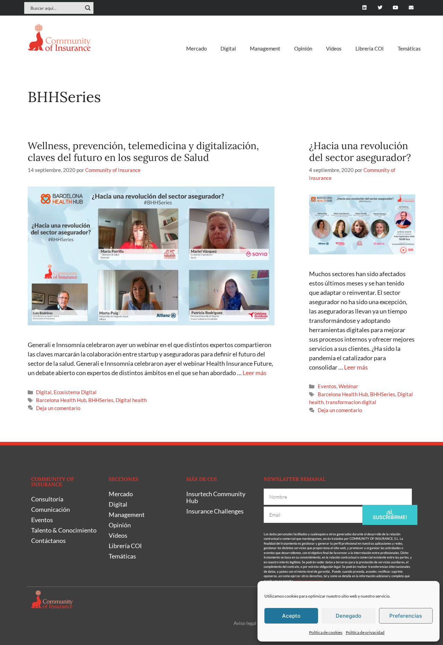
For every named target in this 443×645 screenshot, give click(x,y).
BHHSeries (101, 400)
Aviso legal (245, 623)
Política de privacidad (365, 632)
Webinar (348, 386)
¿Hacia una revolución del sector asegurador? (360, 151)
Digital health (131, 400)
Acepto (291, 615)
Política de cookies (325, 632)
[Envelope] (411, 8)
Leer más (254, 372)
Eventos (327, 386)
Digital (228, 48)
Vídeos (334, 48)
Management (265, 48)
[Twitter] (380, 8)
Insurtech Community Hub (215, 497)
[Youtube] (395, 8)
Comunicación (50, 509)
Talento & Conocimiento (64, 530)
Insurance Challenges (215, 511)
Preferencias (405, 615)
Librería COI (369, 48)
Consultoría (47, 499)
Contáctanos (48, 540)
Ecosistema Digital (75, 392)
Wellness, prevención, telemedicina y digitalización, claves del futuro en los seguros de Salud (143, 151)
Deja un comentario (58, 408)
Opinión (303, 48)
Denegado (348, 615)
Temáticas (409, 48)
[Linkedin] (364, 8)
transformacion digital (351, 402)
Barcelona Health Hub (61, 400)
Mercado (196, 48)
